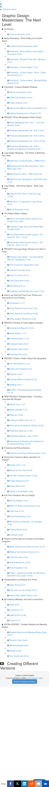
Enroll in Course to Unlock (24, 681)
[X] (17, 783)
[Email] (38, 783)
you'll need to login (35, 678)
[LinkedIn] (24, 783)
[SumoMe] (45, 783)
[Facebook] (10, 783)
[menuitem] (1, 4)
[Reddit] (31, 783)
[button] (0, 1)
